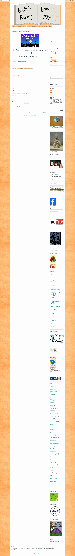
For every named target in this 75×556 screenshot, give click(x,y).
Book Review (52, 411)
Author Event (52, 402)
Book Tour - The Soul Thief (55, 289)
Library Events (52, 438)
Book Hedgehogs (44, 26)
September (53, 310)
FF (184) (52, 288)
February (53, 320)
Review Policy (34, 26)
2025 (51, 273)
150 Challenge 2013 (53, 391)
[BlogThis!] (25, 103)
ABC (50, 397)
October (53, 309)
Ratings (39, 26)
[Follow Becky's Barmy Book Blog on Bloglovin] (54, 85)
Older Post (45, 112)
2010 (51, 327)
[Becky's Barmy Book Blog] (53, 204)
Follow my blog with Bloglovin (54, 541)
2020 (51, 275)
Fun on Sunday (52, 427)
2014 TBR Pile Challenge (54, 392)
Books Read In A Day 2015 (54, 416)
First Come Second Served (54, 421)
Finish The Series (52, 419)
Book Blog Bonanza (53, 407)
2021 (51, 274)
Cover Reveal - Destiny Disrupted (55, 295)
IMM (50, 432)
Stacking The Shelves (53, 464)
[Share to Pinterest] (28, 103)
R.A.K (51, 457)
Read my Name (52, 462)
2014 (51, 284)
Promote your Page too (53, 205)
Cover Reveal (52, 418)
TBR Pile (24, 26)
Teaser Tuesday (52, 470)
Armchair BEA (52, 400)
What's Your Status (53, 481)
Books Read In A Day (53, 413)
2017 (51, 280)
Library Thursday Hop (53, 440)
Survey (51, 467)
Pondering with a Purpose (54, 454)
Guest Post (51, 430)
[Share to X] (26, 103)
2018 (51, 278)
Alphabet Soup (52, 399)
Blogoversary (52, 405)
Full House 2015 (52, 426)
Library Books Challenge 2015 (54, 437)
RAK (50, 459)
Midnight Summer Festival (54, 443)
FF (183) (52, 303)
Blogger (39, 553)
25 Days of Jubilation (53, 394)
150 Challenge (52, 389)
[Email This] (24, 103)
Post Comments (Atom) (32, 115)
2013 (51, 323)
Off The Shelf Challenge (53, 453)
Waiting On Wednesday (53, 478)
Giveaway (51, 429)
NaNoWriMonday (52, 451)
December (53, 285)
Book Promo (52, 410)
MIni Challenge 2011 (53, 445)
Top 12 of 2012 (52, 475)
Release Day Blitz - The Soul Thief (55, 300)
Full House (51, 424)
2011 (51, 326)
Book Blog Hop (52, 408)
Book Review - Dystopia (55, 305)
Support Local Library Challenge (55, 465)
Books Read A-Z (19, 26)
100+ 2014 (51, 388)
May (52, 316)
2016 (51, 281)
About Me (29, 26)
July (52, 313)
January (53, 321)
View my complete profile (54, 104)
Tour (50, 476)
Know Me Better (52, 434)
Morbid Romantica (52, 446)
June (52, 314)
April (52, 317)
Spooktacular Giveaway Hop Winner (22, 31)
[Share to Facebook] (27, 103)
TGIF (50, 472)
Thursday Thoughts (53, 473)
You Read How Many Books (54, 483)
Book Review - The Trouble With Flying (55, 293)
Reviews (50, 26)
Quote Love (51, 456)
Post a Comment (16, 108)
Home (14, 26)
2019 (51, 277)
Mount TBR (51, 448)
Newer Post (14, 112)
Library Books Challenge (53, 435)
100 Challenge (52, 386)
